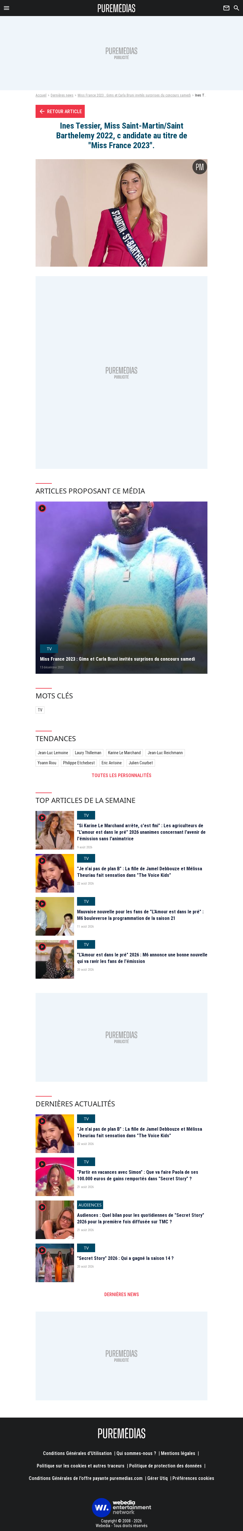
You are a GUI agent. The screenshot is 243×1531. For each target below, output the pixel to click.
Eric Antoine (112, 762)
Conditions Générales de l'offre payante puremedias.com (86, 1478)
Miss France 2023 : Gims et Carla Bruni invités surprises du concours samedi (134, 95)
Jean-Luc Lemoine (53, 752)
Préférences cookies (193, 1478)
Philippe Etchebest (79, 762)
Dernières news (62, 95)
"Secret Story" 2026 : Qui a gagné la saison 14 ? (125, 1258)
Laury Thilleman (88, 752)
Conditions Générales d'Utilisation (77, 1453)
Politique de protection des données (165, 1466)
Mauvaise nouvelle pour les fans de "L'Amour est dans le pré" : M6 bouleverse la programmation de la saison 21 (140, 915)
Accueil (41, 95)
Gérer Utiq (157, 1478)
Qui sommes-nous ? (136, 1453)
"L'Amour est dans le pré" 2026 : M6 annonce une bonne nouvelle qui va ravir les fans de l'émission (142, 958)
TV (40, 710)
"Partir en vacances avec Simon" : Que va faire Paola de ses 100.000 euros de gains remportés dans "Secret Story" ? (137, 1175)
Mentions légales (178, 1453)
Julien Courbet (141, 762)
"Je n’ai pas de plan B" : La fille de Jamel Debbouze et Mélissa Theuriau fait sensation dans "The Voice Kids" (139, 872)
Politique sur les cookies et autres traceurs (80, 1466)
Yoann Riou (47, 762)
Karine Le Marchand (124, 752)
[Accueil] (116, 8)
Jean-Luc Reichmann (165, 752)
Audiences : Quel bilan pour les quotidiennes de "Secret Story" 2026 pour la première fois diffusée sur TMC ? (140, 1218)
